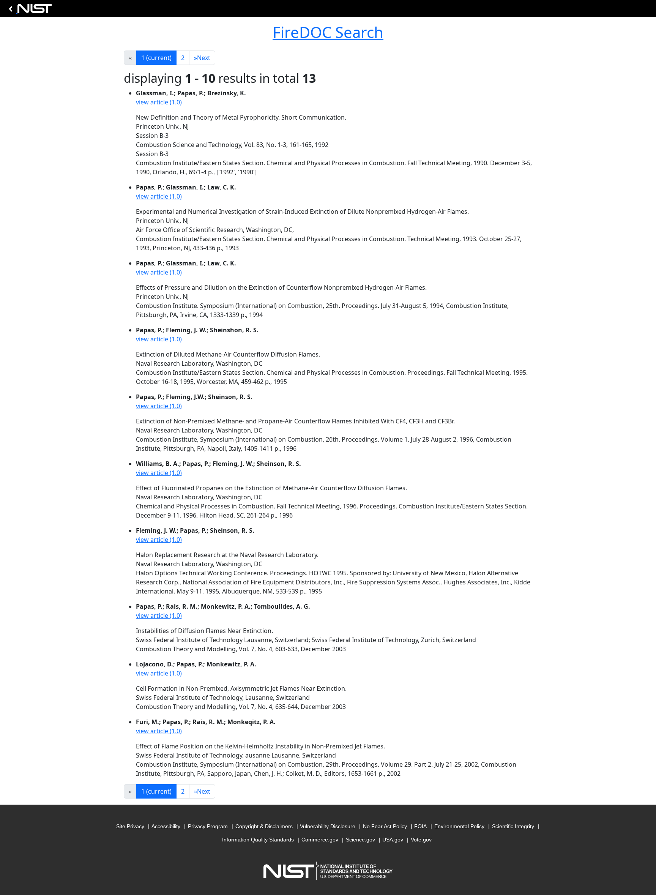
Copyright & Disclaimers (264, 826)
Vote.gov (421, 840)
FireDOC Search (328, 32)
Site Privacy (130, 826)
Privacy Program (208, 826)
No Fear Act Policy (385, 826)
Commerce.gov (319, 840)
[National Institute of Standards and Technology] (29, 10)
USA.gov (392, 840)
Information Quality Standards (258, 840)
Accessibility (165, 826)
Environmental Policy (459, 826)
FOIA (420, 826)
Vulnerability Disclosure (327, 826)
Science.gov (360, 840)
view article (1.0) (159, 102)
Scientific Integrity (513, 826)
